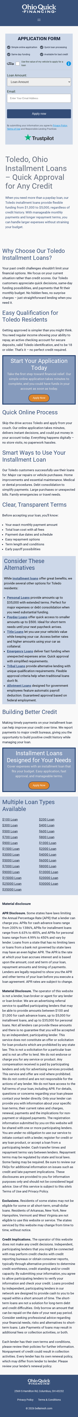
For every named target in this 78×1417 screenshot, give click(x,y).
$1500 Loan (11, 849)
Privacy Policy (60, 125)
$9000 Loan (11, 872)
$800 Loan (46, 837)
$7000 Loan (11, 866)
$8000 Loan (47, 866)
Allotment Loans (19, 685)
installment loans (25, 578)
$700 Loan (10, 837)
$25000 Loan (11, 884)
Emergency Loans (20, 651)
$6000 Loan (47, 860)
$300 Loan (10, 825)
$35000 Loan (11, 889)
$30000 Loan (48, 884)
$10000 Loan (48, 872)
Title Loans (15, 632)
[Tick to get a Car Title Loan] (68, 63)
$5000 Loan (11, 860)
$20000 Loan (48, 878)
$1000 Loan (47, 843)
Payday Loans (17, 617)
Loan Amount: (17, 75)
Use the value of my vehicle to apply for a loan (42, 63)
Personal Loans (18, 597)
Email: (11, 91)
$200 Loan (46, 819)
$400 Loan (46, 825)
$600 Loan (46, 831)
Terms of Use (13, 129)
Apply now (39, 113)
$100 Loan (10, 819)
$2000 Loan (47, 849)
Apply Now (39, 397)
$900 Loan (10, 843)
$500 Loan (10, 831)
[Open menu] (39, 20)
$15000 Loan (11, 878)
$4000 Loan (47, 854)
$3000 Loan (11, 854)
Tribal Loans (16, 666)
